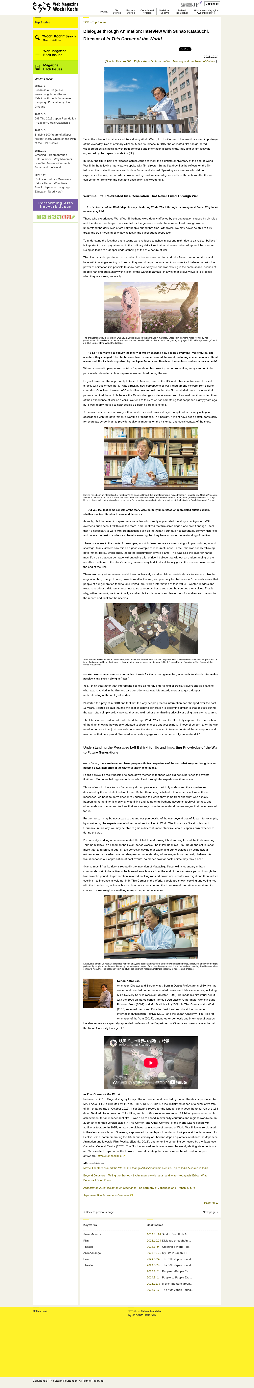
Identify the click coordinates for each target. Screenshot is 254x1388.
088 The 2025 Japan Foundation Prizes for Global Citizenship (55, 118)
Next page (209, 1212)
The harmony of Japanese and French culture (139, 1187)
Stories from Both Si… (176, 1234)
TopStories (117, 11)
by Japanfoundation (142, 1315)
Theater (88, 1246)
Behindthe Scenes (182, 11)
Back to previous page (100, 1212)
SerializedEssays (164, 11)
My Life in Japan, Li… (175, 1252)
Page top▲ (211, 1202)
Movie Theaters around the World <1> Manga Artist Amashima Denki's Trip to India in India (145, 1168)
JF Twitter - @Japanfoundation (145, 1311)
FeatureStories (130, 11)
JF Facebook (40, 1311)
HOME (104, 11)
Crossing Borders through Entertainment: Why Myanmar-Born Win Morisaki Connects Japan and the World (54, 159)
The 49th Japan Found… (178, 1289)
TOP (86, 22)
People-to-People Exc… (177, 1271)
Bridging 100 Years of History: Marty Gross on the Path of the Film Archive (55, 136)
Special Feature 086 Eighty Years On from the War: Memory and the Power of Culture (161, 61)
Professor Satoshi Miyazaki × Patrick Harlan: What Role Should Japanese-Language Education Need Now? (53, 183)
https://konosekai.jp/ (109, 1155)
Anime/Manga (92, 1234)
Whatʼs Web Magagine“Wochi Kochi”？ (206, 11)
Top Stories (42, 22)
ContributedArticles (147, 11)
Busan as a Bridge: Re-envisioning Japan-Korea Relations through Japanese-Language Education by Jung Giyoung (53, 96)
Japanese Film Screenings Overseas (106, 1195)
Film (86, 1240)
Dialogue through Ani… (176, 1240)
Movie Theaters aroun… (177, 1283)
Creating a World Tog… (176, 1246)
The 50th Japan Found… (178, 1259)
